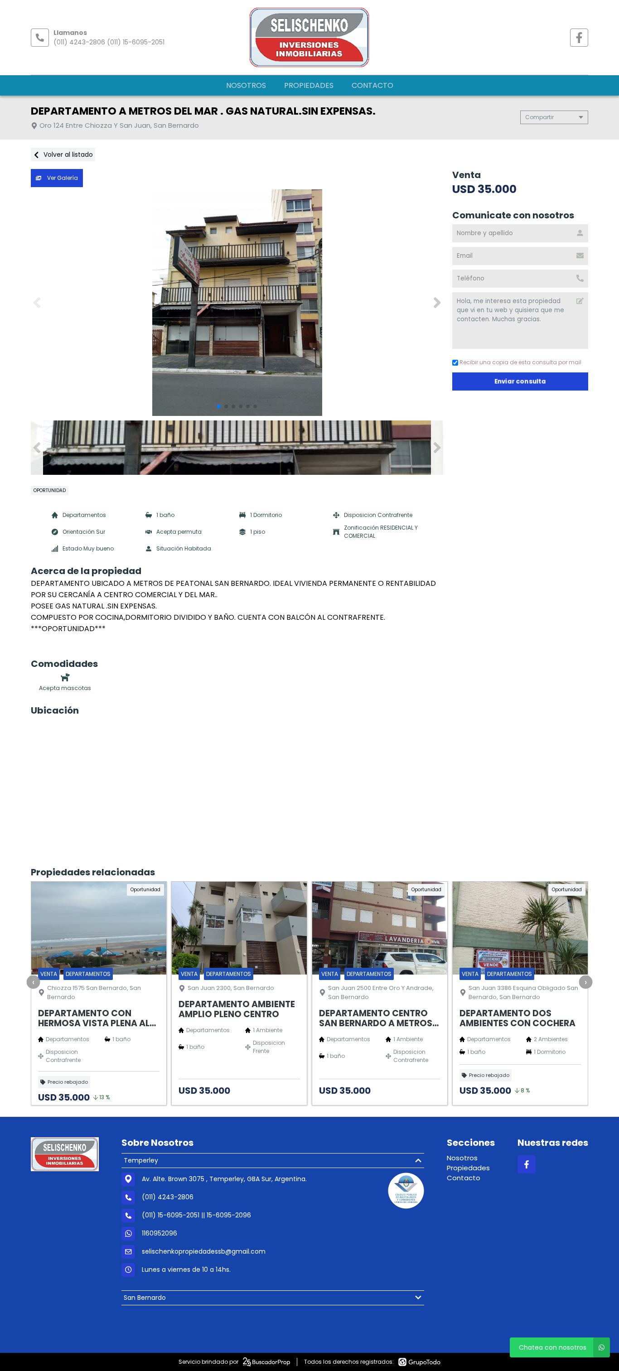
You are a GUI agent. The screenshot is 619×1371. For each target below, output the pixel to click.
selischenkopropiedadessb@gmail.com (204, 1251)
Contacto (372, 85)
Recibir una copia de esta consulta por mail (520, 362)
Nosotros (246, 85)
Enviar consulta (520, 381)
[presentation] (33, 982)
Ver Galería (62, 178)
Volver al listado (67, 154)
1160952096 (159, 1233)
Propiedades (309, 85)
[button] (437, 302)
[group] (237, 302)
